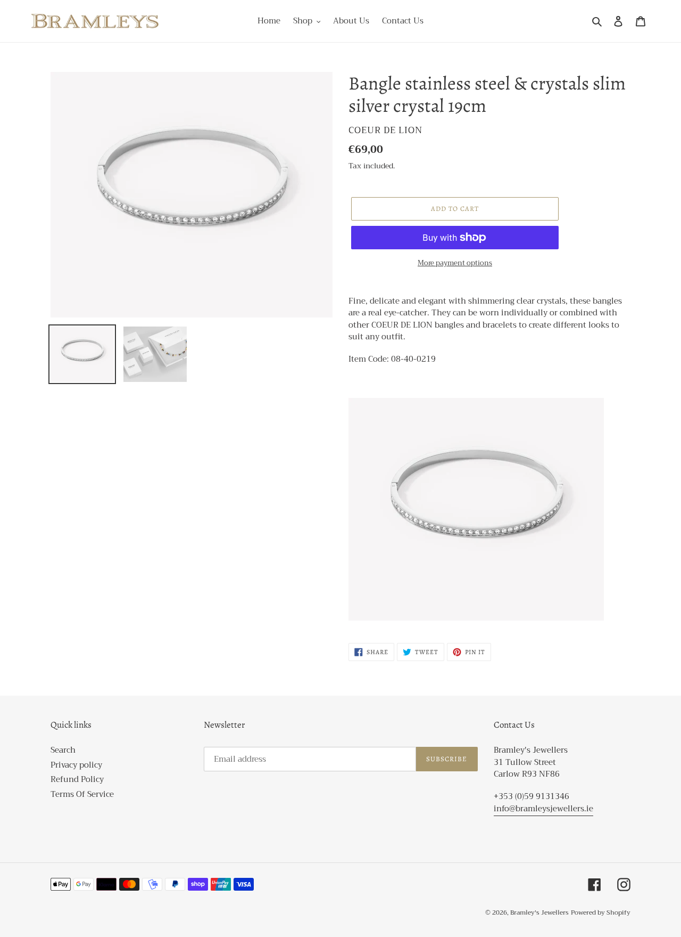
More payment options (455, 263)
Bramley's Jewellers (539, 912)
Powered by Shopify (600, 912)
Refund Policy (77, 779)
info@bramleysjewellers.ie (543, 809)
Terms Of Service (82, 794)
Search (63, 750)
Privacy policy (76, 765)
